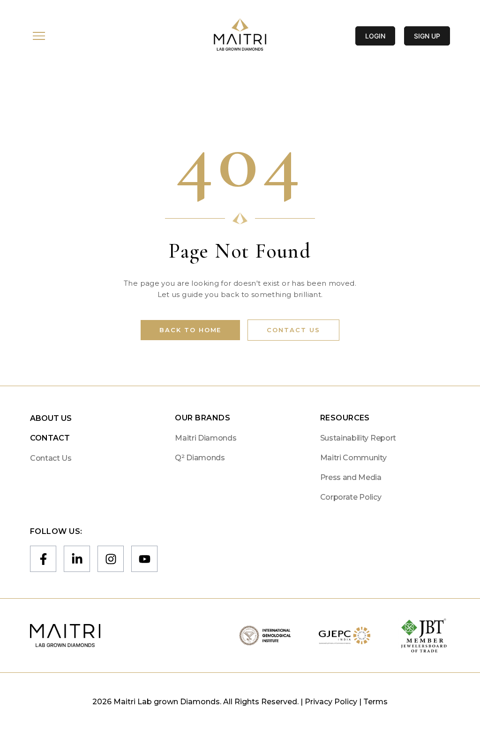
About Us (51, 418)
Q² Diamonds (200, 457)
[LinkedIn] (77, 559)
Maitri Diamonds (205, 438)
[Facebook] (43, 559)
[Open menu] (39, 36)
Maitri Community (353, 457)
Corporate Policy (351, 497)
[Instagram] (111, 559)
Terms (375, 701)
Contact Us (293, 330)
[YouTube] (144, 559)
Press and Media (351, 477)
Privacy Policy (331, 701)
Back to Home (190, 330)
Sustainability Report (358, 438)
